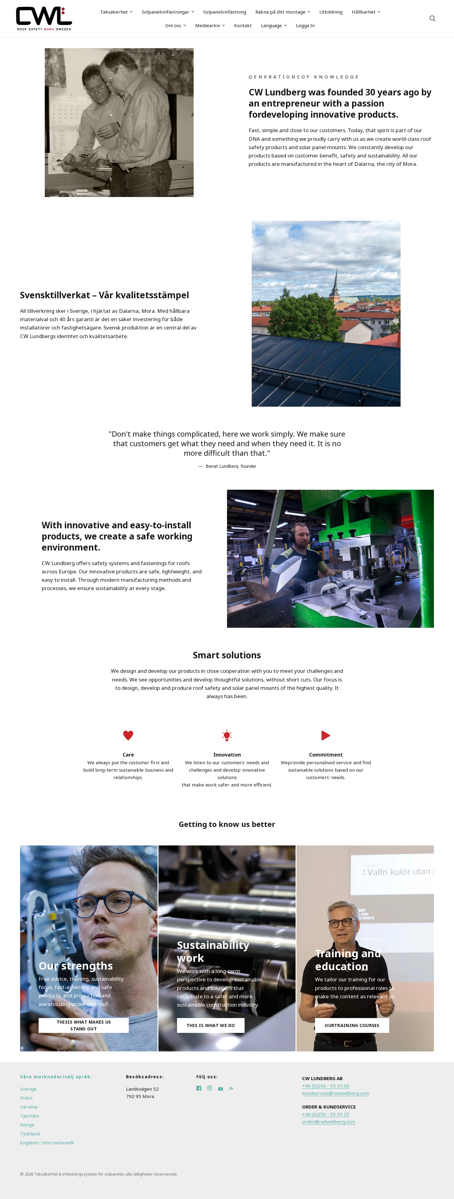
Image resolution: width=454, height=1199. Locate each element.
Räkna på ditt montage (280, 12)
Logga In (305, 25)
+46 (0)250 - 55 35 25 (325, 1114)
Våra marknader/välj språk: (56, 1077)
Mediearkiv (207, 25)
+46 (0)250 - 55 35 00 (325, 1086)
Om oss (173, 25)
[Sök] (433, 18)
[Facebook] (201, 1089)
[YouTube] (223, 1089)
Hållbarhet (364, 12)
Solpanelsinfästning (224, 12)
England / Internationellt (47, 1142)
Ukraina (28, 1107)
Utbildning (331, 12)
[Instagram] (212, 1089)
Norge (27, 1124)
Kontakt (243, 25)
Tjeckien (29, 1116)
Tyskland (30, 1133)
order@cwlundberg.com (328, 1121)
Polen (26, 1098)
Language (271, 25)
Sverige (28, 1089)
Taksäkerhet (114, 12)
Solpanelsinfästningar (165, 12)
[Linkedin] (233, 1089)
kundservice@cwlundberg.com (335, 1093)
